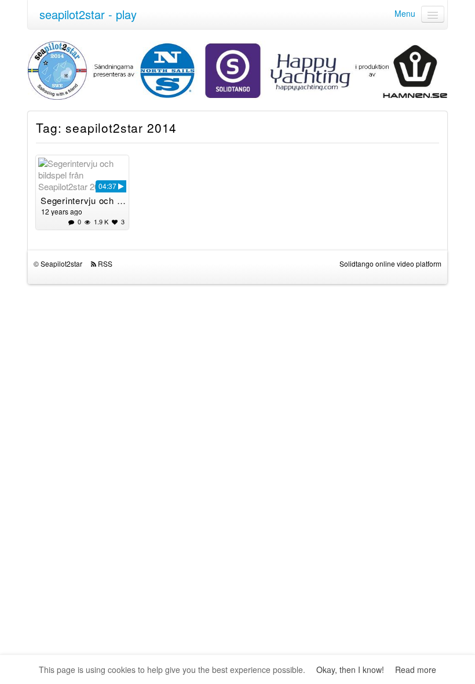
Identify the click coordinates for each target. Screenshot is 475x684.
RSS (105, 263)
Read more (415, 669)
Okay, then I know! (350, 669)
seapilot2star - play (88, 14)
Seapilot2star (61, 263)
